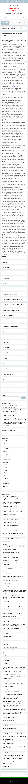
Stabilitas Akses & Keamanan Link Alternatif (12, 701)
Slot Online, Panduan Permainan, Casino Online (13, 683)
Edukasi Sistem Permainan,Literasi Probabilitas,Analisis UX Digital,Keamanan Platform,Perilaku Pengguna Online (12, 524)
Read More (4, 256)
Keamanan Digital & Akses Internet (10, 557)
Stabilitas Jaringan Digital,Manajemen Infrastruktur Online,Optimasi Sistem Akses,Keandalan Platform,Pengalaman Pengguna (14, 705)
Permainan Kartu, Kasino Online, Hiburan (11, 613)
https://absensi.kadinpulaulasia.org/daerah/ (12, 299)
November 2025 (6, 454)
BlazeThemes (15, 781)
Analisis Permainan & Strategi (9, 514)
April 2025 (5, 473)
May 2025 (5, 470)
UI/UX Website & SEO (7, 763)
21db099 (5, 44)
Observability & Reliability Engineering (11, 580)
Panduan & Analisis (7, 583)
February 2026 (6, 446)
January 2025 (5, 481)
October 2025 (5, 456)
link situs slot (6, 278)
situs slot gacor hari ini (8, 320)
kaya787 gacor (11, 86)
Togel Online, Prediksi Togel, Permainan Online (13, 761)
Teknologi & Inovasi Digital (8, 725)
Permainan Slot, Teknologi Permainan (11, 628)
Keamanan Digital (6, 554)
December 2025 (6, 451)
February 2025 (6, 478)
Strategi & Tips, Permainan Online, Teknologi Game (14, 709)
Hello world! (18, 433)
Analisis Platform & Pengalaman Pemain (11, 517)
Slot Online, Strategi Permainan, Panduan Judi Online (14, 689)
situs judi (5, 631)
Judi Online (5, 544)
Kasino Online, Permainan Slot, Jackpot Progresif (13, 546)
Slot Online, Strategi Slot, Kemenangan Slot (12, 691)
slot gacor (5, 283)
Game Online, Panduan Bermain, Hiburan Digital (13, 533)
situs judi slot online (7, 639)
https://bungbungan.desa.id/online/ (10, 326)
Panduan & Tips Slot (7, 586)
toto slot (4, 379)
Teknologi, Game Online (8, 750)
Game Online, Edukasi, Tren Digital (10, 530)
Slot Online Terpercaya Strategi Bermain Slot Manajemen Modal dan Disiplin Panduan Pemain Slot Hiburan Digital (14, 667)
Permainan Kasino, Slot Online (9, 616)
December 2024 (6, 483)
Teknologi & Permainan (8, 731)
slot (3, 331)
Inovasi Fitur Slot (6, 541)
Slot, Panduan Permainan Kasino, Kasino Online (13, 694)
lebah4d (4, 571)
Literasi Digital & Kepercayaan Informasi (11, 573)
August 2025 (5, 462)
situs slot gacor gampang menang (10, 647)
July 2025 (5, 464)
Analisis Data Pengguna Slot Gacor (10, 509)
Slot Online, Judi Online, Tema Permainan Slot (12, 674)
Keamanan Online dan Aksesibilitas (10, 560)
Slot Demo (5, 655)
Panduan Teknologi (7, 610)
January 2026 (5, 448)
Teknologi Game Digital (8, 739)
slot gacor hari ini (6, 267)
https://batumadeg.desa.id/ (8, 315)
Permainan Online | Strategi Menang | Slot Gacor (13, 618)
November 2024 (6, 486)
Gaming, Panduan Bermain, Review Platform (12, 536)
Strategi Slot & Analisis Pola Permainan (11, 717)
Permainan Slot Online (7, 621)
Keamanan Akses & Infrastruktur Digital (11, 552)
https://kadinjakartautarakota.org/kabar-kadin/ (13, 304)
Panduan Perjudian (7, 604)
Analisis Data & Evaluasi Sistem (10, 506)
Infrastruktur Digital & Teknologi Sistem (11, 538)
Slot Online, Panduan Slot (8, 686)
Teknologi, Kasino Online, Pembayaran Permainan (13, 752)
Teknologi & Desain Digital (8, 720)
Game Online (5, 528)
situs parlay (5, 368)
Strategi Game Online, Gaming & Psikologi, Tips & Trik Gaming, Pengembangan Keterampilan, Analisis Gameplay (14, 714)
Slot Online (5, 663)
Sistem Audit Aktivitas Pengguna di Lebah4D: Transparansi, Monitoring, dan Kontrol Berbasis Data (12, 1)
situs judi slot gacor (7, 636)
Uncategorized (6, 766)
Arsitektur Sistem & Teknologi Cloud (10, 519)
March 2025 (5, 475)
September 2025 (6, 459)
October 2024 (5, 489)
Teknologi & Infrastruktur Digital (9, 723)
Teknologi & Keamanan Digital (9, 728)
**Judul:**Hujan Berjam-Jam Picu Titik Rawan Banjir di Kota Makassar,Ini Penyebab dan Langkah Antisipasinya (14, 424)
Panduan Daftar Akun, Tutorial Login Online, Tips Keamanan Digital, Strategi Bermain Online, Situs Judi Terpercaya (14, 597)
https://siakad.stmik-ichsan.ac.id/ (10, 294)
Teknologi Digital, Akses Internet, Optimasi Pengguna (14, 733)
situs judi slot (6, 633)
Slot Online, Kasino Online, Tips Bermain (11, 681)
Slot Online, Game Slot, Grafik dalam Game (12, 671)
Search (3, 395)
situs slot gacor (6, 272)
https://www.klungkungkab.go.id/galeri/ (11, 310)
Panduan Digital (6, 601)
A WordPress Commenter (8, 433)
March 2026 (5, 443)
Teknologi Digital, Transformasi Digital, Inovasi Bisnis (14, 736)
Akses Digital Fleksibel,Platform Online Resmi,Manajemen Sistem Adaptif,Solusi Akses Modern (13, 498)
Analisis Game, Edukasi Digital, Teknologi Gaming (13, 511)
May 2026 (5, 440)
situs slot (5, 641)
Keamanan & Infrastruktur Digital (10, 549)
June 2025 (5, 467)
